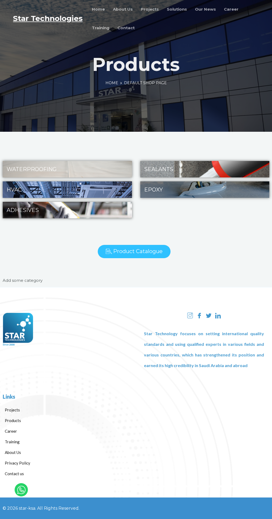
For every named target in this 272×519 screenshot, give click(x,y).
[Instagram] (190, 315)
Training (100, 27)
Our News (205, 9)
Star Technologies (48, 18)
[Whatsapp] (21, 489)
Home (98, 9)
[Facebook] (199, 315)
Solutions (177, 9)
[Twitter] (208, 315)
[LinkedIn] (218, 315)
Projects (150, 9)
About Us (123, 9)
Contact (126, 27)
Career (231, 9)
